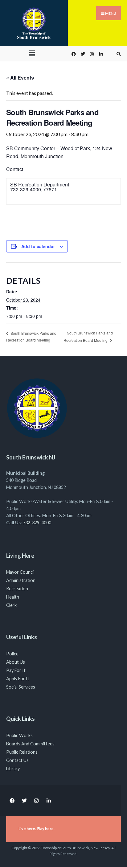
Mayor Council (20, 572)
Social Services (20, 686)
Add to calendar (38, 246)
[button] (32, 53)
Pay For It (16, 670)
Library (13, 768)
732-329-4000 (37, 522)
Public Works (19, 735)
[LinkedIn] (100, 54)
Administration (20, 580)
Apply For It (17, 678)
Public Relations (22, 752)
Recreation (17, 588)
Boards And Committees (30, 743)
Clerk (11, 605)
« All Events (20, 77)
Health (12, 596)
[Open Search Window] (117, 54)
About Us (15, 662)
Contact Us (17, 760)
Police (12, 653)
